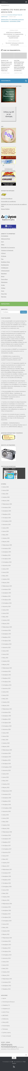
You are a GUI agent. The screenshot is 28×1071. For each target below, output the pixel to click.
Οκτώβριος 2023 (6, 599)
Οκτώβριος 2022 (6, 640)
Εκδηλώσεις (5, 1018)
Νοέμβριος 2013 (6, 989)
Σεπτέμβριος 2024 (6, 562)
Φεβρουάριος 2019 (7, 791)
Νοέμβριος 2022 (6, 637)
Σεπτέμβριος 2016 (6, 886)
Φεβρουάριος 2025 (7, 545)
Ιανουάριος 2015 (6, 941)
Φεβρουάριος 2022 (7, 668)
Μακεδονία (4, 273)
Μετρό (2, 276)
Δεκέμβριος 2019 (6, 756)
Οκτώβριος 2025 (6, 517)
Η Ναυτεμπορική (5, 270)
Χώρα (2, 291)
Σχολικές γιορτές (6, 1032)
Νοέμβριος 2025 (6, 514)
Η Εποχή (3, 253)
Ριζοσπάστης (4, 282)
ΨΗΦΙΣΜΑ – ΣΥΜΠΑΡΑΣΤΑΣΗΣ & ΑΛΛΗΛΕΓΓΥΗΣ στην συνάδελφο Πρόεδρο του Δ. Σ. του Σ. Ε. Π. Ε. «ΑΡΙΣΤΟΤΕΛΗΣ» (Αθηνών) (14, 424)
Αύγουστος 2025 (6, 524)
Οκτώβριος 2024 (6, 558)
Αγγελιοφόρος (4, 236)
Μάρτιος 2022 (5, 664)
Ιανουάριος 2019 (6, 794)
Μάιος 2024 (5, 575)
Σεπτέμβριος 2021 (6, 685)
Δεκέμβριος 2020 (6, 715)
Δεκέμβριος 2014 (6, 944)
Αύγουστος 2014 (6, 958)
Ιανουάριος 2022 (6, 671)
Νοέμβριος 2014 (6, 948)
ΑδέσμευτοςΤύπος (5, 238)
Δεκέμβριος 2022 (6, 633)
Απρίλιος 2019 (5, 784)
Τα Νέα (3, 285)
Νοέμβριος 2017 (6, 842)
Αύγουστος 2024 (6, 565)
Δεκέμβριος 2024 (6, 551)
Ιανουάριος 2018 (6, 835)
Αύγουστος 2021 (6, 688)
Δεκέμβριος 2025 (6, 510)
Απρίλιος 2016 (5, 896)
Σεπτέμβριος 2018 (6, 808)
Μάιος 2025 (5, 534)
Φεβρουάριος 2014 (7, 978)
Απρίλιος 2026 (5, 497)
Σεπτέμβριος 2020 (6, 726)
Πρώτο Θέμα (4, 279)
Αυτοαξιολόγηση (9, 1046)
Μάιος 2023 (5, 616)
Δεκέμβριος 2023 (6, 592)
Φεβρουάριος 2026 (7, 504)
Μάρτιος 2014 (5, 975)
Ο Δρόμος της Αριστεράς (7, 250)
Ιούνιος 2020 (5, 736)
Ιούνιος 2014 (5, 965)
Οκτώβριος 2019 (6, 763)
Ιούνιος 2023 (5, 613)
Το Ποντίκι (3, 256)
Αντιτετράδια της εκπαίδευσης (8, 201)
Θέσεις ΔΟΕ (5, 1022)
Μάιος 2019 (5, 780)
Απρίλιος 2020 (5, 743)
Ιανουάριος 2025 (6, 548)
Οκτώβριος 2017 (6, 845)
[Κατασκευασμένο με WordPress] (12, 1061)
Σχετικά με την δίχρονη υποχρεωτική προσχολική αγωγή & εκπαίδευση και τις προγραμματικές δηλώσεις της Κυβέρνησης (6, 65)
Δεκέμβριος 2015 (6, 910)
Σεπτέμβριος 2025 (6, 521)
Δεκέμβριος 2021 (6, 674)
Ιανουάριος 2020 (6, 753)
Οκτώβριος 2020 (6, 722)
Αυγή (2, 241)
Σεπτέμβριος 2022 (6, 644)
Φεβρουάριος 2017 (7, 869)
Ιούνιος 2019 (5, 777)
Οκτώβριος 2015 (6, 917)
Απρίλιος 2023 (5, 620)
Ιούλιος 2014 (5, 961)
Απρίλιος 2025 (5, 538)
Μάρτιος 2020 (5, 746)
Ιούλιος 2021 (5, 691)
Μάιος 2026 (5, 493)
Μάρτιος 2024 (5, 582)
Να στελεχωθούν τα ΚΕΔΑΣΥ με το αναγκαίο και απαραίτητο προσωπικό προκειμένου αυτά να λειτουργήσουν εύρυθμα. (14, 351)
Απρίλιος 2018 (5, 825)
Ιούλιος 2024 (5, 569)
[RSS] (26, 81)
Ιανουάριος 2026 (6, 507)
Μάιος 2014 (5, 968)
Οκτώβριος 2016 (6, 883)
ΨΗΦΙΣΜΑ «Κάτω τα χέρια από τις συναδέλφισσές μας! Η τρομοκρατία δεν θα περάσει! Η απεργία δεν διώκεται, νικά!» (11, 358)
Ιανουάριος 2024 (6, 589)
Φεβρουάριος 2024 (7, 586)
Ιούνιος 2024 (5, 572)
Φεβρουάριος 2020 (7, 750)
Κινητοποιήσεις (6, 1025)
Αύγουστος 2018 (6, 811)
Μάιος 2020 (5, 739)
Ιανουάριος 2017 (6, 873)
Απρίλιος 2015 (5, 931)
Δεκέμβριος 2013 (6, 985)
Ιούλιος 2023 (5, 610)
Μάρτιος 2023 (5, 623)
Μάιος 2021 (5, 698)
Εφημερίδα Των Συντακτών (8, 247)
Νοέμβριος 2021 (6, 678)
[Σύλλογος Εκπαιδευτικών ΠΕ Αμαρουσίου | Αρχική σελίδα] (6, 2)
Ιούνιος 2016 (5, 890)
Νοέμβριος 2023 (6, 596)
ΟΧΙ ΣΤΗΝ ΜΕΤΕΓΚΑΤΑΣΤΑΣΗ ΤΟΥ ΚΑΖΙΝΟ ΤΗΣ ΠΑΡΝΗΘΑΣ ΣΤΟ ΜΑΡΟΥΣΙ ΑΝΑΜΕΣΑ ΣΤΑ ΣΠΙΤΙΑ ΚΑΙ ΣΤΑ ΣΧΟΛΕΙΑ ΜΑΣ (19, 65)
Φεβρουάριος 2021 (7, 709)
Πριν (2, 259)
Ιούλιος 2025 (5, 528)
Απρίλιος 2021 (5, 702)
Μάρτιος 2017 (5, 866)
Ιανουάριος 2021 (6, 712)
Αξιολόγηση (6, 1044)
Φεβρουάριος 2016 (7, 903)
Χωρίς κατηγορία (6, 1036)
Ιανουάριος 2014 (6, 982)
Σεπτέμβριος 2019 (6, 767)
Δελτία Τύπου (5, 1012)
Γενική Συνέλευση (20, 1047)
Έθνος (2, 244)
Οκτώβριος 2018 (6, 804)
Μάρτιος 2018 (5, 828)
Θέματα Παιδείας (5, 209)
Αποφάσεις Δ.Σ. (5, 5)
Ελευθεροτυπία (5, 265)
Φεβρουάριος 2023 (7, 627)
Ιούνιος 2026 (5, 490)
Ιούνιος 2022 (5, 654)
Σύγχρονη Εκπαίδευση (6, 198)
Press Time (4, 293)
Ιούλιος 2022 (5, 651)
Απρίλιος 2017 (5, 862)
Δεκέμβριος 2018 (6, 797)
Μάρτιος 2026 (5, 500)
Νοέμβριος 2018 (6, 801)
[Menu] (26, 2)
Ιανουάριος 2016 (6, 907)
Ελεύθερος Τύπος (5, 262)
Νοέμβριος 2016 (6, 879)
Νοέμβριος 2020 (6, 719)
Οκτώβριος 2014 (6, 951)
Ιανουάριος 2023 (6, 630)
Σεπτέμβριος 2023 (6, 603)
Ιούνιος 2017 (5, 855)
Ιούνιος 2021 (5, 695)
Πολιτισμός (5, 1029)
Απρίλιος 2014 (5, 972)
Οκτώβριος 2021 (6, 681)
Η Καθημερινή (4, 267)
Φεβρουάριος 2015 (7, 937)
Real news (3, 296)
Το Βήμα (3, 288)
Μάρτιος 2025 (5, 541)
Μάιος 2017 (5, 859)
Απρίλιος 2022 (5, 661)
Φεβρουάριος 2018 (7, 832)
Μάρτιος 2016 (5, 900)
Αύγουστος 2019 (6, 770)
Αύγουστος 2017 (6, 852)
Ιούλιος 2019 (5, 773)
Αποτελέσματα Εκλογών (8, 1001)
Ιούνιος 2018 (5, 818)
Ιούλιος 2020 (5, 732)
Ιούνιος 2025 (5, 531)
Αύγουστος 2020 (6, 729)
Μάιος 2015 (5, 927)
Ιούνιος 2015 (5, 924)
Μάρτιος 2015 (5, 934)
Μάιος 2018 (5, 821)
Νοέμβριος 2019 (6, 760)
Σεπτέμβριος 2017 (6, 849)
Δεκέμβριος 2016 (6, 876)
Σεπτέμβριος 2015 (6, 920)
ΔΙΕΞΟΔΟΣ (5, 1015)
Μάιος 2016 (5, 893)
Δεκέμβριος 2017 (6, 838)
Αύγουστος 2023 (6, 606)
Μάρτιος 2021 (5, 705)
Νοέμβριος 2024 (6, 555)
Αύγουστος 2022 (6, 647)
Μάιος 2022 (5, 657)
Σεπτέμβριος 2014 (6, 954)
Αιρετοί (4, 998)
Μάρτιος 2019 (5, 787)
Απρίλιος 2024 (5, 579)
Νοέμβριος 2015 (6, 913)
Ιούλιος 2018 (5, 814)
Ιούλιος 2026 (5, 487)
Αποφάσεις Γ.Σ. (6, 1005)
